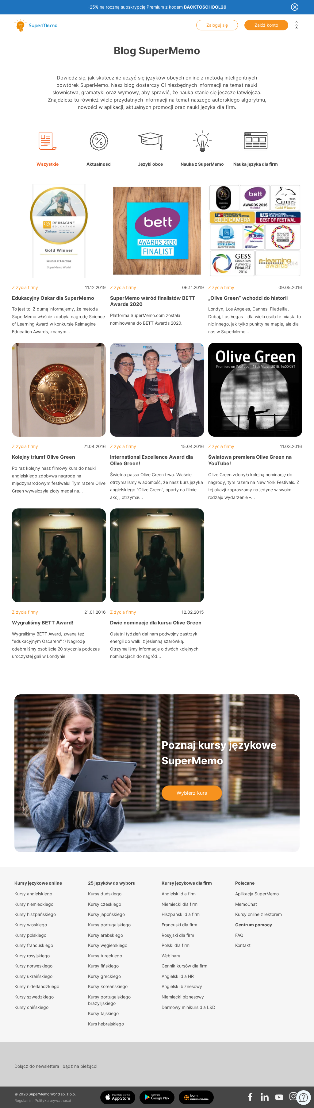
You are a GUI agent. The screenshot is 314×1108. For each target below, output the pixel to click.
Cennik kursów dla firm (184, 965)
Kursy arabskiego (105, 935)
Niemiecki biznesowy (183, 996)
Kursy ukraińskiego (33, 976)
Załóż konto (266, 25)
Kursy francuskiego (33, 945)
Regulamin (23, 1100)
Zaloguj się (217, 25)
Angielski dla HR (178, 976)
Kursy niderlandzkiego (36, 986)
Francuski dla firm (179, 924)
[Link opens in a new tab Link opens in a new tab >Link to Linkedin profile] (264, 1095)
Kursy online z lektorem (258, 914)
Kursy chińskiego (31, 1007)
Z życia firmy (25, 287)
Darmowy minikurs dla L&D (188, 1007)
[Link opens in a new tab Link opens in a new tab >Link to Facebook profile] (250, 1095)
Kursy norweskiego (33, 965)
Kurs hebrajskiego (106, 1023)
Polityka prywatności (53, 1100)
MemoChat (246, 904)
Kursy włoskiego (30, 924)
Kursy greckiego (104, 976)
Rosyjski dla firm (178, 935)
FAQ (239, 935)
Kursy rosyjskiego (32, 955)
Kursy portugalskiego (109, 924)
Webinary (171, 955)
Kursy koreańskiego (108, 986)
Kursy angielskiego (33, 893)
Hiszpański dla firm (181, 914)
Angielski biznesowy (182, 986)
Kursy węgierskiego (107, 945)
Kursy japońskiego (106, 914)
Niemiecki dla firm (179, 904)
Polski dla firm (176, 945)
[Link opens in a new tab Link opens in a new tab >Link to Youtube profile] (279, 1095)
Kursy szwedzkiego (34, 996)
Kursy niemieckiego (33, 904)
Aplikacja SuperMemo (257, 893)
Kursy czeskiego (104, 904)
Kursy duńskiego (104, 893)
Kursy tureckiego (105, 955)
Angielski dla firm (179, 893)
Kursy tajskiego (103, 1013)
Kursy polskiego (30, 935)
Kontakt (243, 945)
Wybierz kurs (192, 793)
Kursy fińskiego (103, 965)
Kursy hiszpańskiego (35, 914)
